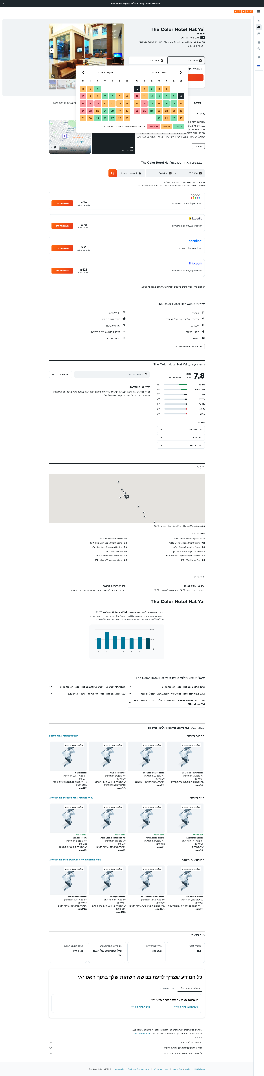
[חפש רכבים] (259, 34)
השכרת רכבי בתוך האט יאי (186, 1006)
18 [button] (144, 103)
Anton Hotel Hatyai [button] (155, 837)
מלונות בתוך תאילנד (161, 1069)
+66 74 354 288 (196, 45)
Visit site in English (120, 3)
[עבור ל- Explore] (259, 42)
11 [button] (144, 96)
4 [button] (144, 88)
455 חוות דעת (187, 37)
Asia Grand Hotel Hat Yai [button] (113, 837)
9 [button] (159, 96)
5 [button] (137, 88)
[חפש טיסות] (259, 21)
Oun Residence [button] (118, 772)
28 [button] (173, 118)
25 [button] (144, 110)
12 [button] (137, 96)
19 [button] (137, 103)
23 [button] (159, 110)
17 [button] (152, 103)
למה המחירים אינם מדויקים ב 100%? (183, 1053)
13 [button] (181, 103)
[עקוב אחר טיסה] (259, 49)
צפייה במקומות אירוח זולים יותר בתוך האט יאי (71, 797)
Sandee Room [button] (80, 837)
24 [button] (151, 110)
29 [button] (166, 118)
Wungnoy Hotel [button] (118, 896)
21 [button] (174, 110)
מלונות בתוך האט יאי (140, 1006)
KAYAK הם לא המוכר (191, 1042)
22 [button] (166, 110)
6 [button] (181, 96)
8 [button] (166, 96)
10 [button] (151, 96)
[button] (3, 3)
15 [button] (166, 103)
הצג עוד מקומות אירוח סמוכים (63, 735)
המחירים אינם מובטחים (143, 1033)
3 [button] (151, 88)
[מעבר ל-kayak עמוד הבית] (243, 11)
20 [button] (181, 110)
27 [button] (181, 118)
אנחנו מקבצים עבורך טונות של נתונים (183, 1047)
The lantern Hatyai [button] (194, 896)
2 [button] (159, 88)
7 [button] (173, 96)
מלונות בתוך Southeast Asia (139, 1069)
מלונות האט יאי (118, 1069)
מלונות (187, 1069)
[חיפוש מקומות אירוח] (259, 27)
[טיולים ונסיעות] (259, 57)
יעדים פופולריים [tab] (167, 988)
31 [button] (83, 118)
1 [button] (166, 88)
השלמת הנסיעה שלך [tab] (190, 988)
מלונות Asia (177, 1069)
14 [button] (174, 103)
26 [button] (137, 110)
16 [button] (159, 103)
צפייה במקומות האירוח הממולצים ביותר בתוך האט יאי (75, 859)
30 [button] (159, 118)
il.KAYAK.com (199, 1069)
